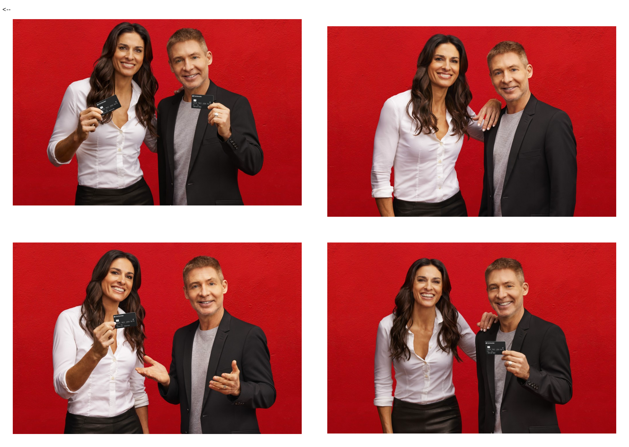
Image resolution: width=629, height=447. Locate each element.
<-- (6, 9)
